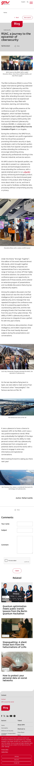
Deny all (16, 759)
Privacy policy (4, 749)
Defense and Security (7, 730)
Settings (17, 756)
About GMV (21, 725)
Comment (5, 545)
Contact (3, 699)
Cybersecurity (7, 30)
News (19, 735)
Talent (20, 720)
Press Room (21, 732)
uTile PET (26, 172)
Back (17, 17)
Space (3, 725)
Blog (5, 707)
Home (5, 12)
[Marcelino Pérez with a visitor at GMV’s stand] (17, 245)
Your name (5, 524)
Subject (4, 530)
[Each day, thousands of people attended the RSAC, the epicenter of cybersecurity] (17, 369)
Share (18, 46)
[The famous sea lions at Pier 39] (17, 415)
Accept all (16, 763)
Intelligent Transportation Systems (8, 734)
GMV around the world (7, 702)
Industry (4, 597)
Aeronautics (4, 728)
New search (27, 17)
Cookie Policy (4, 752)
